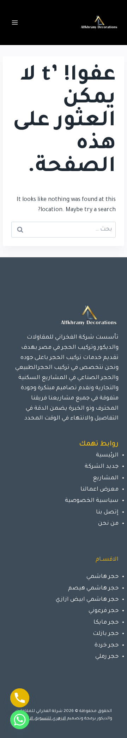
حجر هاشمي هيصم (93, 588)
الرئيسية (107, 455)
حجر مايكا (106, 622)
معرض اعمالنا (99, 489)
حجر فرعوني (104, 611)
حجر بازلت (106, 634)
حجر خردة (107, 645)
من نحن (108, 524)
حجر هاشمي (102, 577)
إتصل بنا (107, 512)
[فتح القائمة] (15, 22)
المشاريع (106, 478)
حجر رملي (107, 657)
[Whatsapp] (19, 719)
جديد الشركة (102, 466)
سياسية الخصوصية (92, 501)
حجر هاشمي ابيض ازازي (87, 600)
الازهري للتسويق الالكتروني (40, 719)
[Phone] (19, 697)
